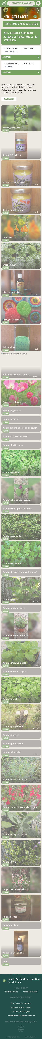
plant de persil (9, 698)
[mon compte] (38, 3)
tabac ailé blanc (10, 925)
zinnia (5, 961)
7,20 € (5, 295)
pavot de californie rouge (15, 402)
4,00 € (5, 810)
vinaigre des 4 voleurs (13, 952)
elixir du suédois (10, 292)
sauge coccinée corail (13, 889)
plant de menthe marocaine (16, 635)
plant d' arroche (10, 419)
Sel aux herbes (9, 916)
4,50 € (5, 378)
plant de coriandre (11, 563)
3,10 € (5, 865)
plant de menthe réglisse (14, 671)
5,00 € (5, 323)
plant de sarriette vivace (14, 779)
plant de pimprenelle (12, 726)
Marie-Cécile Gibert (21, 997)
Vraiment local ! (11, 991)
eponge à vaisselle (11, 319)
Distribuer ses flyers (21, 1011)
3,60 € (5, 414)
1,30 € (5, 475)
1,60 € (5, 892)
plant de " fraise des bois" (15, 436)
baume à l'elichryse (12, 155)
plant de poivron (10, 735)
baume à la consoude (13, 182)
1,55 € (5, 511)
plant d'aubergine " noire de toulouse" (21, 427)
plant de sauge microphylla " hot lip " (21, 807)
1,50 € (5, 131)
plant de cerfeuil (10, 472)
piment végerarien (11, 410)
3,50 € (5, 539)
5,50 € (5, 158)
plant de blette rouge (12, 445)
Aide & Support (30, 1037)
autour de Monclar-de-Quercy (21, 1021)
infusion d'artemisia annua (15, 374)
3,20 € (5, 729)
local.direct (21, 988)
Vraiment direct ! (30, 991)
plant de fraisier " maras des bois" (19, 572)
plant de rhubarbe (11, 752)
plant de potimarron (12, 743)
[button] (21, 3)
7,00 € (5, 956)
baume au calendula (12, 210)
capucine (7, 237)
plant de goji (8, 599)
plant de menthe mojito (14, 662)
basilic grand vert (11, 127)
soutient (36, 979)
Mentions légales (12, 1037)
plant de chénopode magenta (17, 499)
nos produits (9, 99)
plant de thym (9, 861)
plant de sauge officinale (14, 834)
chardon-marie (10, 264)
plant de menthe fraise (13, 608)
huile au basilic (10, 347)
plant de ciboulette (11, 535)
